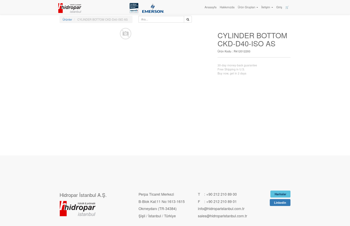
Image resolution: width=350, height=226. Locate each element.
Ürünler (67, 19)
